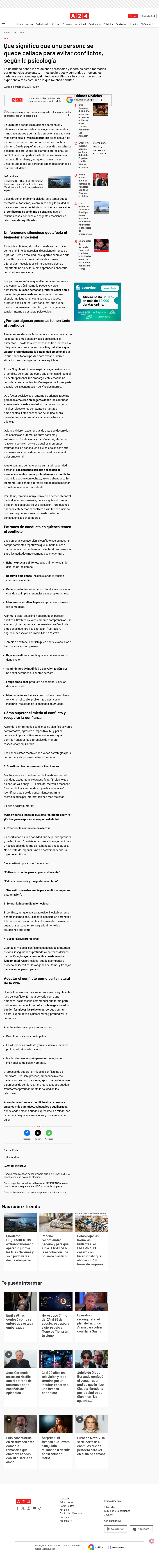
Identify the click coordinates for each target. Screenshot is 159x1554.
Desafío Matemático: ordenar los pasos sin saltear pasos (35, 1192)
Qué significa (18, 32)
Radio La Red (148, 16)
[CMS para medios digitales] (114, 1547)
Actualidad (80, 24)
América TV (66, 1520)
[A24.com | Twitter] (23, 1508)
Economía (67, 24)
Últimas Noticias (25, 24)
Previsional (121, 24)
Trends (7, 32)
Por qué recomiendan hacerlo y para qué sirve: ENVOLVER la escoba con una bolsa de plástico (37, 1176)
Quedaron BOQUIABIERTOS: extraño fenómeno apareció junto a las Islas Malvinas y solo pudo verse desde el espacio (23, 186)
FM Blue (64, 1509)
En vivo (132, 16)
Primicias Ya (95, 24)
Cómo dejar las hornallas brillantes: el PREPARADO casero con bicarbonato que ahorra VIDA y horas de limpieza (36, 1185)
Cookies (108, 1514)
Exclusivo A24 (42, 24)
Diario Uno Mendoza (71, 1513)
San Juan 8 (66, 1517)
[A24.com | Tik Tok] (39, 1508)
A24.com (65, 1498)
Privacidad (110, 1507)
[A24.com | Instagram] (28, 1508)
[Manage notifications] (151, 1541)
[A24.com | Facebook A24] (17, 1508)
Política (55, 24)
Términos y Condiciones (117, 1510)
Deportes (133, 24)
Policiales (108, 24)
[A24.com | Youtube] (34, 1508)
